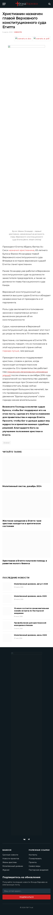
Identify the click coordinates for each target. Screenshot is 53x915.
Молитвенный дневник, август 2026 (31, 584)
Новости (18, 32)
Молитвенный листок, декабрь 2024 (21, 486)
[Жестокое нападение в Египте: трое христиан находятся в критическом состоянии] (26, 504)
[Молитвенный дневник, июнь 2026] (7, 638)
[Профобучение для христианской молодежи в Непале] (7, 625)
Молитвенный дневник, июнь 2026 (30, 635)
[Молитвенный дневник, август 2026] (7, 586)
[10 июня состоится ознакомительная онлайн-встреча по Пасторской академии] (7, 611)
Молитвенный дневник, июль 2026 (30, 596)
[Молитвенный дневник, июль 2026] (7, 599)
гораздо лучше (10, 351)
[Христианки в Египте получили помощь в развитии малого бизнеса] (26, 544)
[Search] (49, 4)
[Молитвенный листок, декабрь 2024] (26, 469)
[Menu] (4, 4)
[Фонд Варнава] (26, 4)
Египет (7, 443)
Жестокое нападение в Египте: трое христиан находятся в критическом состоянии (21, 523)
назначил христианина (21, 250)
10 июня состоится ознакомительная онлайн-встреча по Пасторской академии (31, 610)
